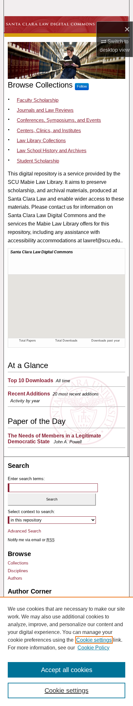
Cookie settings (94, 640)
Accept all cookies (66, 669)
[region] (66, 651)
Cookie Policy (93, 647)
